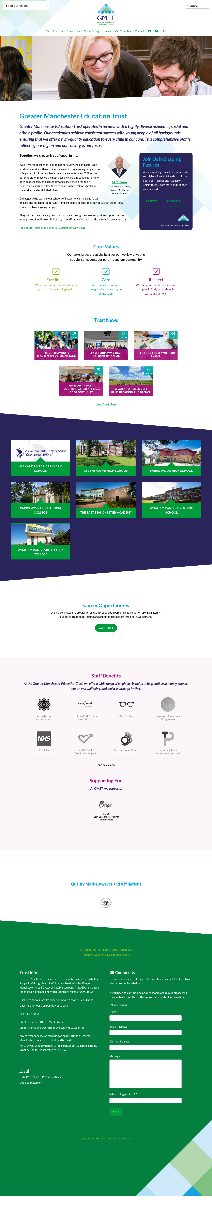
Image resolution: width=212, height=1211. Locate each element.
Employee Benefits (46, 227)
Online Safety (92, 31)
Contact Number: (119, 1041)
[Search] (187, 6)
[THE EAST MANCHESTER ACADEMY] (106, 495)
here (28, 1000)
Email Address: (118, 1026)
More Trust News (106, 404)
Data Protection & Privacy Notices (40, 1077)
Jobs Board (26, 227)
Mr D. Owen (119, 182)
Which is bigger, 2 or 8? (123, 1094)
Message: (115, 1056)
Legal (24, 1070)
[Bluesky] (158, 31)
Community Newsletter (73, 227)
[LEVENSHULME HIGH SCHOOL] (106, 453)
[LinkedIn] (151, 31)
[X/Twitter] (165, 31)
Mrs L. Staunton (75, 1027)
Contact (139, 31)
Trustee (151, 201)
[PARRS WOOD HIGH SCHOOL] (171, 453)
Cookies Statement (30, 1082)
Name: (113, 1011)
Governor (173, 201)
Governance (73, 31)
